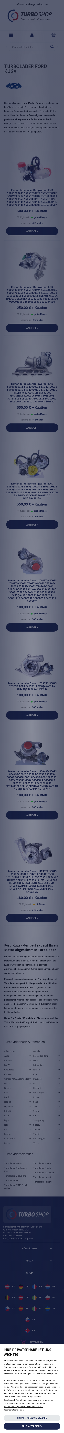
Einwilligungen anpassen (32, 1418)
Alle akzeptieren (32, 1426)
